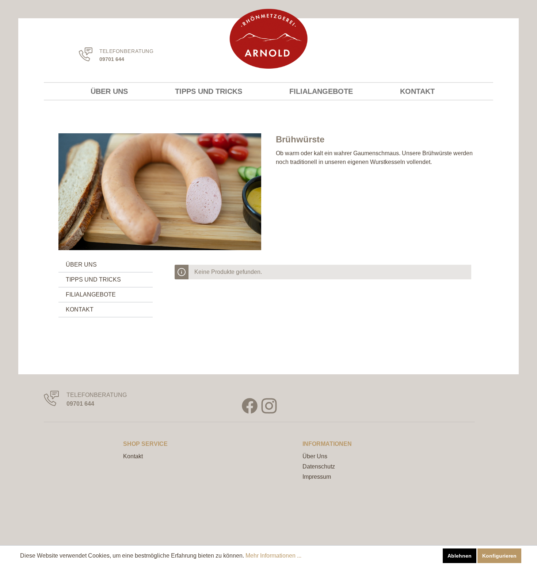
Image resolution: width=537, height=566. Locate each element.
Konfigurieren (499, 556)
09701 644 (111, 59)
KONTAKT (80, 309)
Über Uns (314, 456)
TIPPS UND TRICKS (93, 279)
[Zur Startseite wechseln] (269, 39)
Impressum (316, 477)
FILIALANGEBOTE (91, 294)
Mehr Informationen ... (273, 555)
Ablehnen (460, 556)
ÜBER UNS (81, 264)
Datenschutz (318, 466)
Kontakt (133, 456)
